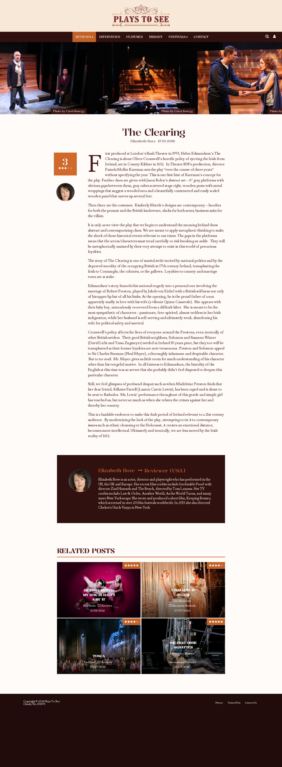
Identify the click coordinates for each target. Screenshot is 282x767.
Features (134, 37)
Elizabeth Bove (143, 141)
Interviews (109, 37)
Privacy (219, 703)
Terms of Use (234, 703)
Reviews (83, 37)
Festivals (177, 37)
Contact (201, 37)
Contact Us (251, 703)
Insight (155, 37)
